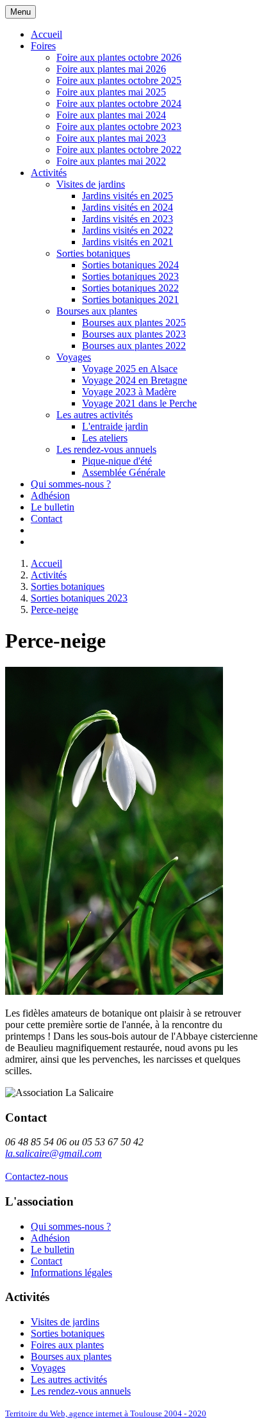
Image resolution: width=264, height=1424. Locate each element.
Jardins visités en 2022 (127, 230)
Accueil (46, 34)
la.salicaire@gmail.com (53, 1153)
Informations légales (71, 1272)
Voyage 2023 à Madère (129, 391)
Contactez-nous (36, 1176)
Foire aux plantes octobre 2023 (118, 126)
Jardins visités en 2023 (127, 218)
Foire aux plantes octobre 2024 (118, 103)
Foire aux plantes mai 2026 (111, 68)
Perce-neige (54, 609)
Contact (46, 518)
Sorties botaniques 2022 (130, 287)
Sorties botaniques (93, 253)
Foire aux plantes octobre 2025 (118, 80)
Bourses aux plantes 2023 (134, 334)
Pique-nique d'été (117, 460)
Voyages (73, 357)
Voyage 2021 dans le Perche (139, 403)
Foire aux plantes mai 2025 (111, 91)
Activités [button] (49, 172)
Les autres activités (94, 414)
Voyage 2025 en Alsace (129, 368)
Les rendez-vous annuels (106, 449)
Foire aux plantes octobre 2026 (118, 57)
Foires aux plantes (67, 1344)
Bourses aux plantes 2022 (134, 345)
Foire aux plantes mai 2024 (111, 115)
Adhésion (50, 495)
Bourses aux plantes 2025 (134, 322)
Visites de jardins (90, 184)
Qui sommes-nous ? (71, 484)
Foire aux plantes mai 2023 (111, 138)
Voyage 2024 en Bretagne (134, 380)
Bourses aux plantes (96, 311)
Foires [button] (43, 45)
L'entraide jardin (115, 426)
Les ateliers (105, 437)
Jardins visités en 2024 (127, 207)
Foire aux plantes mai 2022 (111, 161)
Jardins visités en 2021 (127, 241)
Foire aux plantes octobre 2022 (118, 149)
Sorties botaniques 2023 (130, 276)
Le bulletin (52, 507)
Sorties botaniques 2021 (130, 299)
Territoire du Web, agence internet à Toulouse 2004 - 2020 (105, 1413)
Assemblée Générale (123, 472)
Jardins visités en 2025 (127, 195)
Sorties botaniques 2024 (130, 264)
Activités (49, 574)
